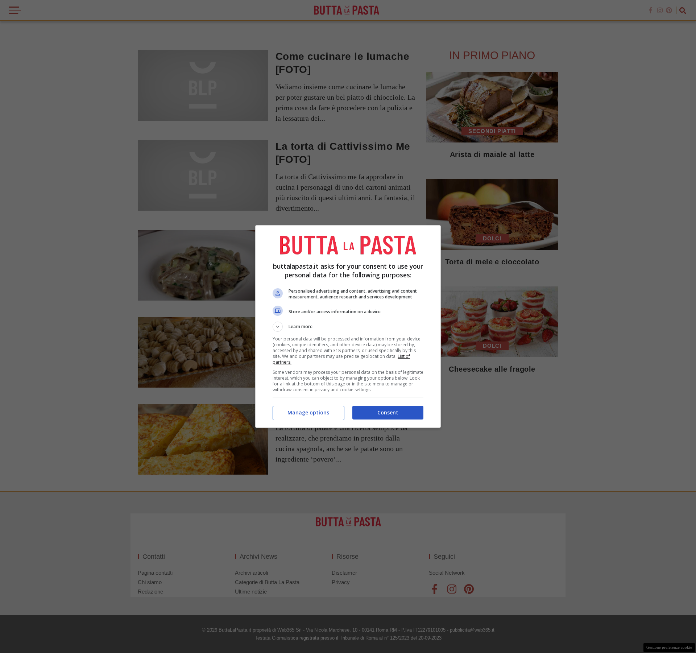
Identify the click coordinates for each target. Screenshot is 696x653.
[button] (348, 327)
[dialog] (348, 326)
